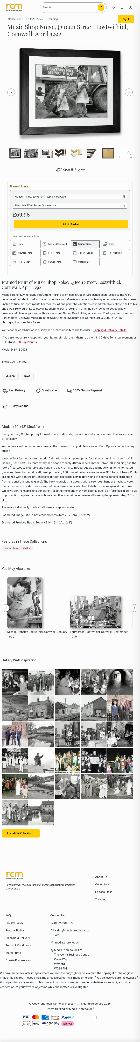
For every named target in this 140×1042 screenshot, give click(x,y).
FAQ (8, 915)
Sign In (126, 19)
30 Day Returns (27, 342)
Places (15, 548)
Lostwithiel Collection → (21, 833)
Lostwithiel (26, 548)
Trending (52, 19)
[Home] (21, 7)
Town (27, 376)
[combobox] (69, 7)
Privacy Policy (14, 923)
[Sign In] (130, 7)
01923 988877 (64, 923)
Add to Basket (71, 224)
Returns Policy (15, 930)
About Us (101, 877)
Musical (10, 376)
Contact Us (57, 915)
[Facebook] (96, 1019)
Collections (15, 19)
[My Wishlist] (113, 7)
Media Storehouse (81, 1009)
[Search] (101, 7)
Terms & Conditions (18, 945)
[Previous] (11, 92)
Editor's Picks (34, 19)
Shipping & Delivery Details (110, 330)
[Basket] (122, 7)
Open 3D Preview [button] (73, 169)
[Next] (129, 92)
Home (7, 548)
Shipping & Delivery (18, 938)
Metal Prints (13, 953)
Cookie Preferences (18, 960)
